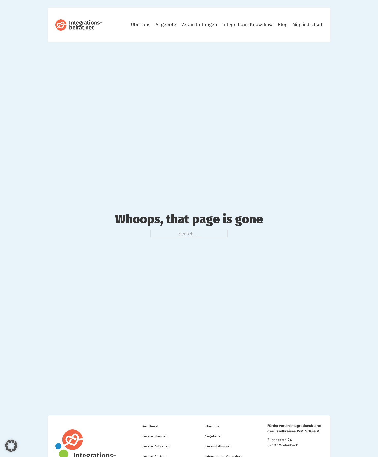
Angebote (166, 24)
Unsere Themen (154, 436)
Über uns (140, 24)
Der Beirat (150, 426)
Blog (282, 24)
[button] (11, 445)
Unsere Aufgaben (156, 446)
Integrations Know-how (247, 24)
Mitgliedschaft (308, 24)
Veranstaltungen (199, 24)
